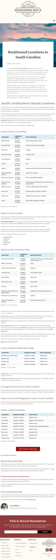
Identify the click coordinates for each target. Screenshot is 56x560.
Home (8, 63)
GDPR (31, 550)
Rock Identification (20, 543)
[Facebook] (47, 549)
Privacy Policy (33, 543)
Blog (16, 549)
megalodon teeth (5, 120)
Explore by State (20, 546)
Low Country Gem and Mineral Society (11, 492)
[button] (54, 20)
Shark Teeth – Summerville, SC (9, 342)
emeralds (23, 327)
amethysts (20, 223)
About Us (18, 552)
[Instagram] (50, 549)
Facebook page (31, 499)
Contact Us (18, 555)
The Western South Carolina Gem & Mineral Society (15, 476)
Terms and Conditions (32, 547)
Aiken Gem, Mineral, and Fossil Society (12, 461)
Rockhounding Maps (20, 68)
